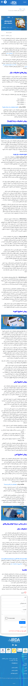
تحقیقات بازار (9, 53)
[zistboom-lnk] (25, 650)
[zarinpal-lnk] (14, 650)
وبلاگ (20, 9)
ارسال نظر (22, 622)
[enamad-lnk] (19, 650)
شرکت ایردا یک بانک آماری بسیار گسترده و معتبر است (14, 558)
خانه (24, 9)
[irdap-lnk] (13, 3)
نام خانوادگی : (23, 603)
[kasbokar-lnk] (2, 650)
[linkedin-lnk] (16, 645)
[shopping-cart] (5, 2)
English (24, 2)
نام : (25, 597)
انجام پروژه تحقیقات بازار (16, 564)
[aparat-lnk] (13, 645)
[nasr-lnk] (8, 650)
